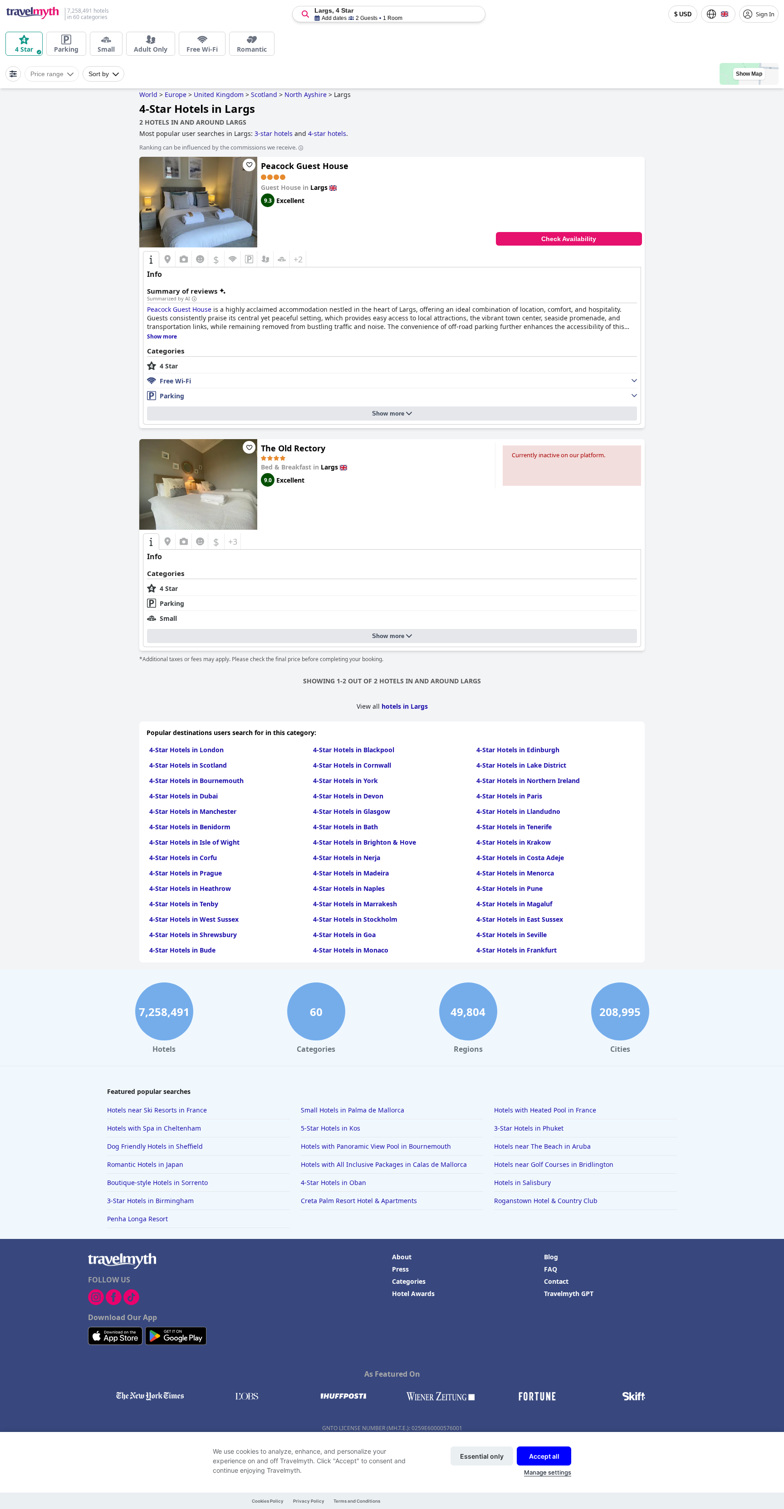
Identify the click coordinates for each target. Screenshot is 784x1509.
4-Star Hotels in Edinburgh (517, 749)
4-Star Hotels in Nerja (346, 857)
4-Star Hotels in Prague (185, 873)
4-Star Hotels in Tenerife (514, 826)
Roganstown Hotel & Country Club (546, 1200)
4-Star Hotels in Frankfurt (516, 950)
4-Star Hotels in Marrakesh (355, 904)
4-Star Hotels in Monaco (350, 950)
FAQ (550, 1269)
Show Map (749, 74)
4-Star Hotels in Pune (509, 888)
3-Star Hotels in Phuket (529, 1128)
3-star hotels (274, 133)
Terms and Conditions (356, 1501)
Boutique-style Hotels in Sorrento (157, 1182)
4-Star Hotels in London (186, 749)
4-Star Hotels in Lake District (521, 765)
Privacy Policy (308, 1501)
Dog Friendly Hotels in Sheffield (155, 1146)
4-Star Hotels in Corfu (183, 857)
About (402, 1257)
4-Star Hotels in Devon (348, 796)
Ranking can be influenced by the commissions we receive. (218, 147)
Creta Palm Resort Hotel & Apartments (359, 1200)
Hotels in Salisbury (522, 1182)
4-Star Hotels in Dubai (183, 796)
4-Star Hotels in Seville (511, 934)
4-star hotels (327, 133)
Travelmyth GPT (568, 1293)
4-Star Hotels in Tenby (183, 904)
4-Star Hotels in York (345, 780)
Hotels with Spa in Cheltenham (154, 1128)
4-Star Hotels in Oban (333, 1182)
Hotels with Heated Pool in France (545, 1110)
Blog (551, 1257)
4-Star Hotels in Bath (345, 826)
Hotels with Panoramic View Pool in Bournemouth (376, 1146)
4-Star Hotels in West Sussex (194, 919)
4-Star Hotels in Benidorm (189, 826)
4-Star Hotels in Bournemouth (196, 780)
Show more (388, 413)
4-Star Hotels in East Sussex (519, 919)
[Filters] (13, 74)
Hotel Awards (413, 1293)
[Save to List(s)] (249, 165)
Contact (556, 1281)
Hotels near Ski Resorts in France (157, 1110)
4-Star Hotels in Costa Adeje (520, 857)
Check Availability (568, 238)
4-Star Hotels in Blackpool (353, 749)
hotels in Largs (405, 706)
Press (400, 1269)
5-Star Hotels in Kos (330, 1128)
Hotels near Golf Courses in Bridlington (553, 1164)
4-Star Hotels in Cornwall (352, 765)
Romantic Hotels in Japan (145, 1164)
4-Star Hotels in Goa (344, 934)
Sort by (98, 73)
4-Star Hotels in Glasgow (351, 811)
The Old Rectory (293, 448)
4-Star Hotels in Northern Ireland (528, 780)
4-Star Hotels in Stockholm (355, 919)
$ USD (682, 14)
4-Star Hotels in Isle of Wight (194, 842)
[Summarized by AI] (194, 299)
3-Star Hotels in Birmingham (150, 1200)
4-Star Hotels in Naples (349, 888)
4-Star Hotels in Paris (509, 796)
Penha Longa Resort (137, 1218)
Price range (47, 73)
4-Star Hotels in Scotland (188, 765)
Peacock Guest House (304, 165)
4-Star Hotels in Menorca (515, 873)
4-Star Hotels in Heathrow (190, 888)
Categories (409, 1281)
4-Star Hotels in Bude (182, 950)
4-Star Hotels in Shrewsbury (193, 934)
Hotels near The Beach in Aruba (542, 1146)
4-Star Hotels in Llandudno (518, 811)
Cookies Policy (268, 1501)
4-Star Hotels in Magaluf (514, 904)
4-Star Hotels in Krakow (513, 842)
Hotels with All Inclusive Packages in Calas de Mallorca (384, 1164)
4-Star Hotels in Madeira (351, 873)
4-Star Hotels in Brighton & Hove (364, 842)
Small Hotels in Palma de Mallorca (352, 1110)
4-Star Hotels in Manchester (192, 811)
